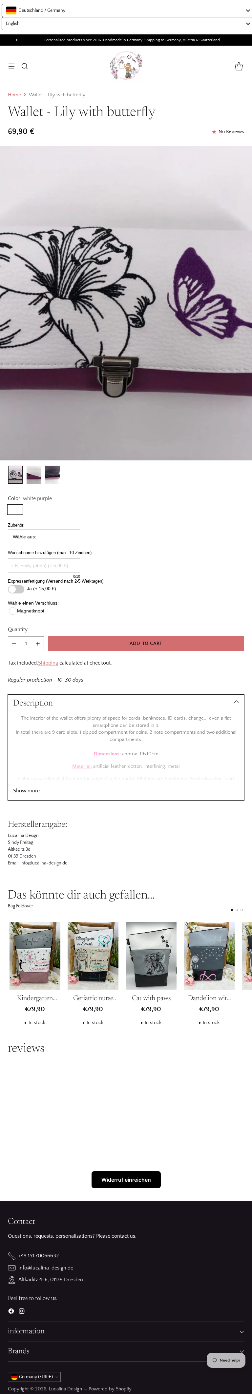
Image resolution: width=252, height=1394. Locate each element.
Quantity (18, 629)
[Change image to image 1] (15, 475)
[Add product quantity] (38, 644)
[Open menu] (11, 66)
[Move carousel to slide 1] (232, 910)
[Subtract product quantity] (14, 644)
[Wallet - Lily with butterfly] (126, 303)
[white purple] (15, 509)
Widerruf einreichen (126, 1179)
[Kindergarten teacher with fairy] (35, 955)
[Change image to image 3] (52, 475)
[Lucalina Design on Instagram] (22, 1312)
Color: (30, 498)
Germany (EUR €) (36, 1377)
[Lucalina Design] (126, 66)
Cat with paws (151, 998)
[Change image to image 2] (34, 475)
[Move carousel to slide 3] (242, 910)
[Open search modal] (24, 66)
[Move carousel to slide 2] (237, 910)
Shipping (48, 663)
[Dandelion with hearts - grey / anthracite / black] (209, 955)
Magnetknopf (30, 610)
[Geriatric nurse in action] (93, 955)
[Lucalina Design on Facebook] (11, 1312)
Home (14, 95)
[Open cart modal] (238, 66)
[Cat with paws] (151, 955)
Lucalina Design (65, 1389)
